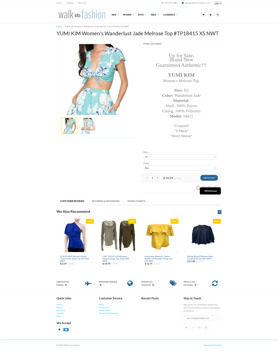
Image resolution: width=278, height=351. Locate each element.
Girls (153, 14)
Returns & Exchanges (106, 201)
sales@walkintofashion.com (197, 3)
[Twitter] (186, 327)
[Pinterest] (199, 327)
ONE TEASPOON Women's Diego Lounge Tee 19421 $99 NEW (116, 258)
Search (59, 307)
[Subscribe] (218, 318)
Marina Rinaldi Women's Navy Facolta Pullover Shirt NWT (200, 257)
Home (59, 3)
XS (146, 157)
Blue (147, 168)
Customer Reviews (72, 201)
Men (114, 14)
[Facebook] (193, 327)
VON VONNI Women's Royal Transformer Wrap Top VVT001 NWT (74, 258)
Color (146, 163)
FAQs (101, 304)
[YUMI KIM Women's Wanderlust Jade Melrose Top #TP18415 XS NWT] (96, 79)
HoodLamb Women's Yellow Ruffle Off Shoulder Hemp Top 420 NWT (158, 258)
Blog (58, 316)
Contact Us (104, 307)
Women (127, 14)
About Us (82, 3)
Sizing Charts (136, 201)
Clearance (169, 14)
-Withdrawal (210, 191)
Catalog (69, 3)
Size (145, 152)
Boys (141, 14)
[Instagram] (206, 327)
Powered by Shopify (212, 345)
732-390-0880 (170, 3)
